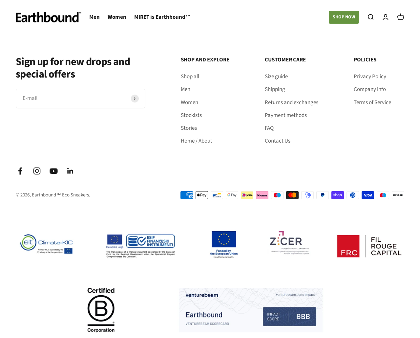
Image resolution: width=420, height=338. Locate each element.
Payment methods (286, 115)
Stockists (191, 115)
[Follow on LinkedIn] (70, 171)
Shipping (275, 89)
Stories (189, 128)
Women (117, 17)
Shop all (190, 76)
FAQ (269, 128)
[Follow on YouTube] (53, 171)
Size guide (276, 76)
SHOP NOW (344, 17)
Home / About (196, 141)
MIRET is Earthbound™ (162, 17)
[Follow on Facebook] (20, 171)
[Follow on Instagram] (36, 171)
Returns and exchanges (291, 102)
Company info (370, 89)
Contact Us (277, 141)
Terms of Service (372, 102)
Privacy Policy (370, 76)
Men (94, 17)
